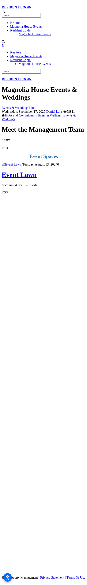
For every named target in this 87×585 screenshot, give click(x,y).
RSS (5, 192)
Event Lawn (19, 174)
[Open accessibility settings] (7, 577)
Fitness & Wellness (49, 115)
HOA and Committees (20, 115)
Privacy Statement (52, 577)
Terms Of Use (76, 577)
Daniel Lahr (54, 111)
